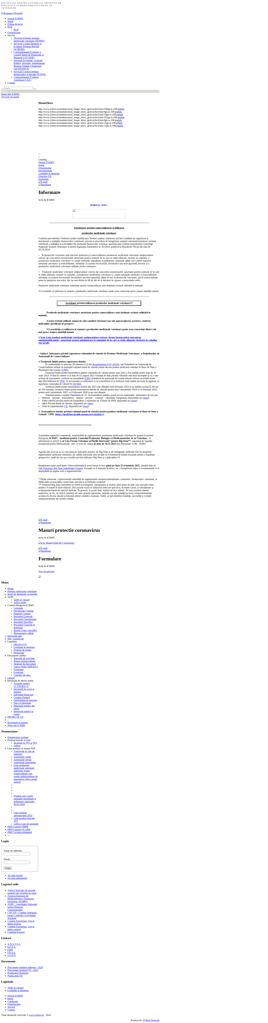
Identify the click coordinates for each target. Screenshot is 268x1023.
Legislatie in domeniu (49, 173)
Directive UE (44, 176)
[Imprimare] (44, 184)
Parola (7, 859)
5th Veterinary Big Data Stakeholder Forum (60, 468)
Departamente (45, 170)
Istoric (41, 165)
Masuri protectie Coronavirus (59, 543)
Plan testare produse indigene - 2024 (25, 967)
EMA (88, 378)
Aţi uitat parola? (15, 875)
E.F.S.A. (11, 947)
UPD (64, 370)
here (146, 398)
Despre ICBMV (46, 162)
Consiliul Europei (16, 932)
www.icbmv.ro (36, 1015)
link (122, 109)
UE (74, 384)
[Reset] (35, 89)
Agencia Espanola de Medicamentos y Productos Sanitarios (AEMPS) (20, 899)
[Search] (2, 89)
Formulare (43, 179)
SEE (79, 384)
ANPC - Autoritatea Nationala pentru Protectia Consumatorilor (22, 907)
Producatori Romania (17, 973)
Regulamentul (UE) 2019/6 (106, 364)
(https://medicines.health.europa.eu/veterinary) (79, 414)
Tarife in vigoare (15, 987)
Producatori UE (15, 975)
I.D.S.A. (11, 952)
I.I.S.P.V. (11, 955)
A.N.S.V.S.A (13, 944)
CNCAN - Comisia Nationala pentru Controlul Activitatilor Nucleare (22, 915)
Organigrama (44, 168)
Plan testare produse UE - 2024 (22, 970)
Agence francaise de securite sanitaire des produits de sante (21, 891)
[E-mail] (42, 182)
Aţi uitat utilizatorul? (17, 878)
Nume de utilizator (13, 850)
